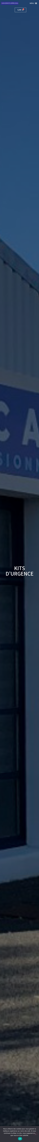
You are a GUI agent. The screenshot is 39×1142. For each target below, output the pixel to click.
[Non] (35, 1134)
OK (20, 1139)
